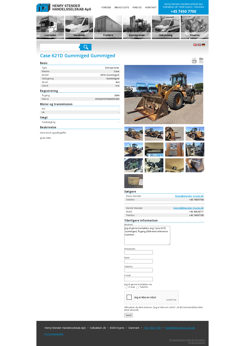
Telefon (144, 287)
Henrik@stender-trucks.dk (188, 208)
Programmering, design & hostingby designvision (187, 341)
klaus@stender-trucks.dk (189, 196)
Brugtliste (122, 7)
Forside (106, 7)
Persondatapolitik (53, 334)
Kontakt (151, 7)
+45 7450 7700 (152, 327)
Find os (137, 7)
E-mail (132, 287)
